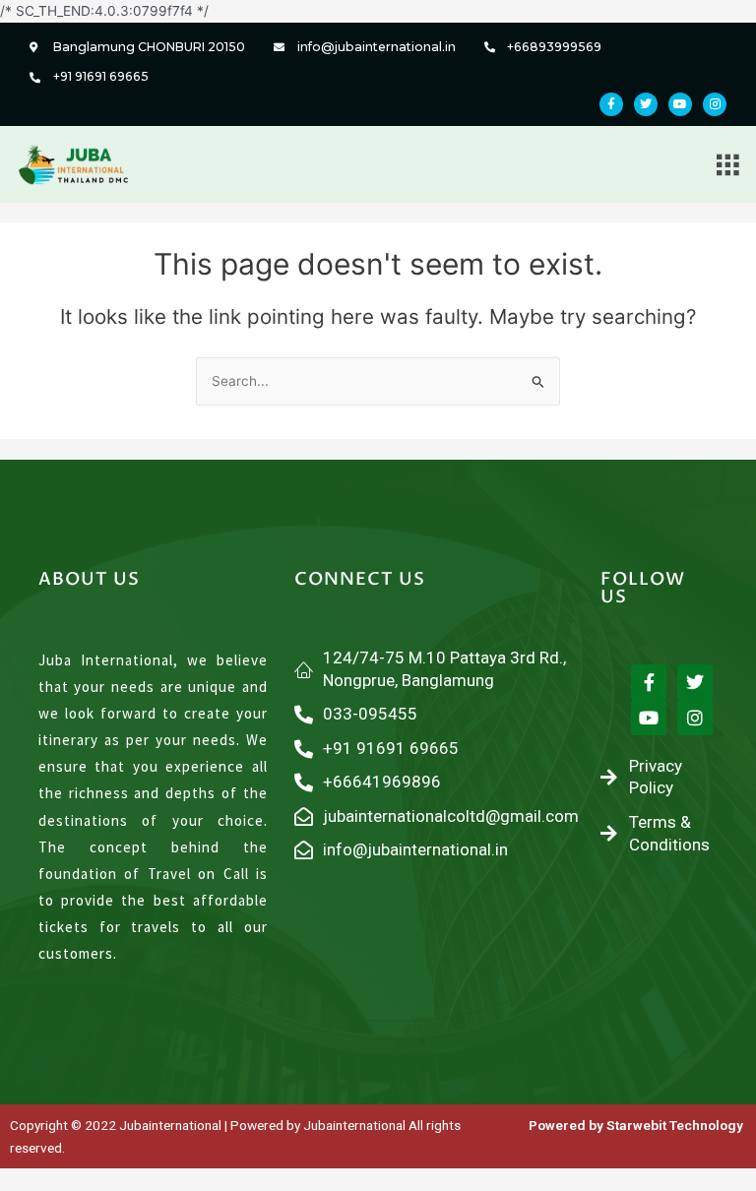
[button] (728, 164)
